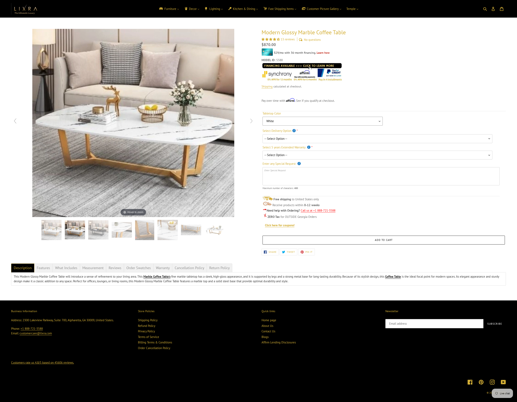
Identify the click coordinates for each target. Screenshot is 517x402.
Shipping (267, 86)
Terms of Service (148, 337)
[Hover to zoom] (133, 123)
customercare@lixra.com (36, 333)
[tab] (22, 267)
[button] (271, 39)
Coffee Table (393, 276)
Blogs (265, 337)
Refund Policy (146, 326)
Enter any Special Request (279, 164)
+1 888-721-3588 (32, 329)
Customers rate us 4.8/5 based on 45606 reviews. (42, 362)
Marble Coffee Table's (156, 276)
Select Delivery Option (277, 131)
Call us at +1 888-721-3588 (318, 210)
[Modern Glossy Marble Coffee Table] (168, 230)
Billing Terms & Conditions (155, 342)
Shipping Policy (148, 320)
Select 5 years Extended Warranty (284, 147)
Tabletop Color (272, 113)
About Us (267, 326)
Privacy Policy (146, 331)
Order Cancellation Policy (154, 348)
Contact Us (268, 331)
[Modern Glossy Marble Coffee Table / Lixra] (51, 230)
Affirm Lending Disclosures (279, 342)
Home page (269, 320)
